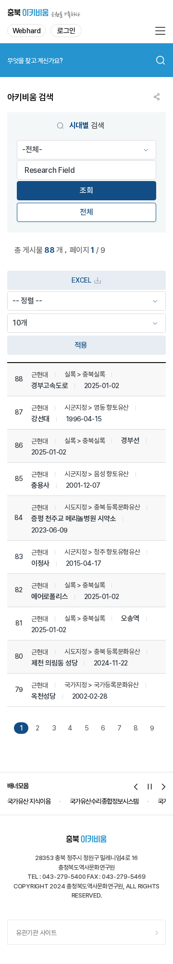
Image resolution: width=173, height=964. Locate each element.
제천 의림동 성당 (54, 663)
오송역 (130, 618)
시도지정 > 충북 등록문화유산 (102, 507)
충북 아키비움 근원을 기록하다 (44, 12)
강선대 (40, 419)
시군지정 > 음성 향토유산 (96, 473)
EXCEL (81, 280)
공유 (156, 96)
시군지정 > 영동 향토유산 (96, 407)
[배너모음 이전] (136, 787)
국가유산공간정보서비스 (127, 801)
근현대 (39, 374)
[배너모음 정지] (150, 787)
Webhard (26, 30)
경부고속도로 (49, 386)
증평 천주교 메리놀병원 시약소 (73, 518)
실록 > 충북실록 (84, 374)
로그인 (66, 30)
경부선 (130, 440)
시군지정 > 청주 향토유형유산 (102, 551)
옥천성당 (43, 696)
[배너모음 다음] (164, 787)
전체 (86, 212)
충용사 (40, 485)
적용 (80, 345)
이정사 (40, 563)
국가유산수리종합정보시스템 (44, 801)
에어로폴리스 (49, 596)
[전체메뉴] (160, 31)
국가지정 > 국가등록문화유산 (101, 684)
